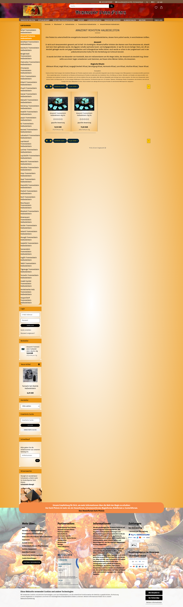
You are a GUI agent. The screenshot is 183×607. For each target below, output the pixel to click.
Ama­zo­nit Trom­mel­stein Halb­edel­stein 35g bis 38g (84, 114)
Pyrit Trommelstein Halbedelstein (28, 198)
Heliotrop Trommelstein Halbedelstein (30, 107)
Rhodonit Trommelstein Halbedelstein (30, 212)
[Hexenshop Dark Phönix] (33, 10)
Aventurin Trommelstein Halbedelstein (30, 49)
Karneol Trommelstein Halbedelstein (29, 131)
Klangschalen (130, 20)
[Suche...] (111, 6)
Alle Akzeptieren (153, 593)
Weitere (142, 20)
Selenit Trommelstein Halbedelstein (29, 232)
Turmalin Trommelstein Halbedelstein (29, 276)
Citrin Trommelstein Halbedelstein (28, 77)
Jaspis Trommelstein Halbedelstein (28, 119)
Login (160, 2)
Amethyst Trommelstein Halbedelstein (30, 43)
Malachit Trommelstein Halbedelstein (29, 163)
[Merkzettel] (156, 7)
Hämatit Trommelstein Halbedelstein (29, 101)
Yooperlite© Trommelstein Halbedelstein (26, 300)
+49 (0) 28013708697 (106, 2)
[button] (161, 7)
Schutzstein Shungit (27, 484)
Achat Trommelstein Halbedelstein (28, 31)
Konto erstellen (26, 330)
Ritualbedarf (44, 20)
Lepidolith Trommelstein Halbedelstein (30, 157)
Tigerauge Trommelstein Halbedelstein (30, 270)
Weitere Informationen (154, 602)
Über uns (158, 20)
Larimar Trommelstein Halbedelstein (29, 151)
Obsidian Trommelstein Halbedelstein (30, 169)
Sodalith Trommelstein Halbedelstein (29, 244)
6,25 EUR (30, 393)
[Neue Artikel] (39, 364)
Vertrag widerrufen (31, 562)
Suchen (30, 425)
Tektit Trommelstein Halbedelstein (28, 264)
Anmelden (30, 325)
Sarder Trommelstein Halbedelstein (29, 226)
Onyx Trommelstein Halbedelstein (28, 174)
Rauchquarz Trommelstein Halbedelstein (26, 205)
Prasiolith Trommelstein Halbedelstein (30, 186)
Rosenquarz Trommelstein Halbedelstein (26, 219)
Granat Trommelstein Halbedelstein (29, 95)
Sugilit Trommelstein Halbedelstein (29, 259)
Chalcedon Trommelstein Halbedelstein (30, 63)
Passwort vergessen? (28, 333)
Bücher (81, 20)
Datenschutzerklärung (28, 598)
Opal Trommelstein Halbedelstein (28, 180)
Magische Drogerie (113, 20)
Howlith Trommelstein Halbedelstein (29, 113)
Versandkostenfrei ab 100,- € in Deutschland (130, 2)
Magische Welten (28, 20)
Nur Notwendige (154, 598)
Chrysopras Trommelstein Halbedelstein (26, 70)
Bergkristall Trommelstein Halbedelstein (26, 56)
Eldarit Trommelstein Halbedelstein (29, 83)
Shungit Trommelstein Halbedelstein (29, 238)
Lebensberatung (94, 20)
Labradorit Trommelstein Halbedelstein (30, 136)
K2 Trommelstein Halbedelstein (27, 125)
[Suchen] (147, 1)
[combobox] (60, 87)
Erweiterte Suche (30, 430)
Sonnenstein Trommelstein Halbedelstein (26, 251)
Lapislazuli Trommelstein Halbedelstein (26, 143)
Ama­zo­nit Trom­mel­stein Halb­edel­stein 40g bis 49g (58, 114)
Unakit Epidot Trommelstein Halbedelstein (26, 283)
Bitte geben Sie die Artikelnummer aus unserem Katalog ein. (30, 450)
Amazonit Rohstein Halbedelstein (28, 37)
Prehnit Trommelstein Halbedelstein (29, 192)
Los (37, 460)
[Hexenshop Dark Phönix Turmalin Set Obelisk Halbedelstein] (30, 375)
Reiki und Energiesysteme (64, 20)
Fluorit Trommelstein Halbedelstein (29, 89)
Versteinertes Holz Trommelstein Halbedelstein (28, 292)
